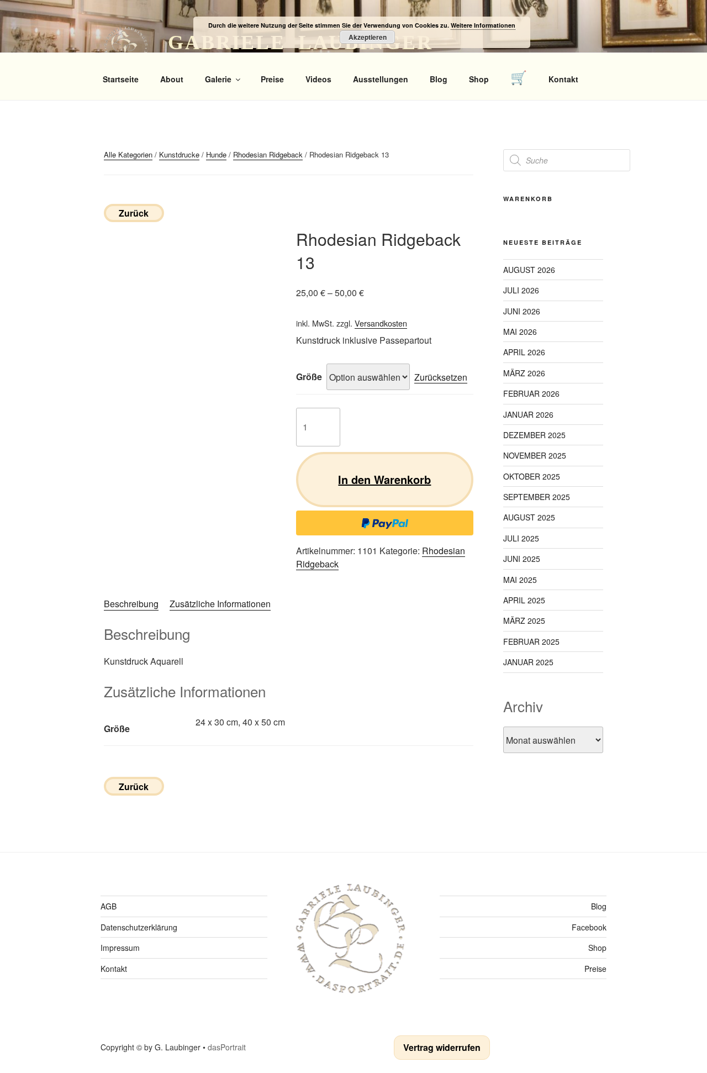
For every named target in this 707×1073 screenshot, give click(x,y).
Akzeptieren (368, 37)
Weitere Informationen (483, 25)
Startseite (121, 79)
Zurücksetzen (440, 377)
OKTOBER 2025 (531, 476)
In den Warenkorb (384, 479)
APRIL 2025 (524, 600)
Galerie (218, 79)
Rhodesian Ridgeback (268, 154)
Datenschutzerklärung (139, 927)
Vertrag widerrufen (442, 1047)
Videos (318, 79)
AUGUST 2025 (529, 517)
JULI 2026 (521, 290)
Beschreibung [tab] (131, 603)
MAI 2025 (520, 579)
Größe (309, 376)
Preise (272, 79)
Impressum (120, 947)
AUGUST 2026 (529, 269)
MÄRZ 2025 (524, 620)
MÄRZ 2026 (524, 372)
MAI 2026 (520, 331)
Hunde (216, 154)
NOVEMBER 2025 (534, 455)
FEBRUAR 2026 (531, 393)
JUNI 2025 (521, 558)
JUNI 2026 (521, 311)
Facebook (589, 927)
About (171, 79)
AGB (109, 906)
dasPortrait (227, 1047)
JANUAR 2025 (528, 661)
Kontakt (563, 79)
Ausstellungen (380, 79)
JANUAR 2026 (528, 414)
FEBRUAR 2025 (531, 641)
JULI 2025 (521, 538)
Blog (438, 79)
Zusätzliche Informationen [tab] (220, 603)
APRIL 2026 (524, 351)
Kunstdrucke (179, 154)
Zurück (134, 213)
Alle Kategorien (128, 154)
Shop (479, 79)
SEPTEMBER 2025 (536, 496)
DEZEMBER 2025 (534, 434)
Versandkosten (381, 323)
